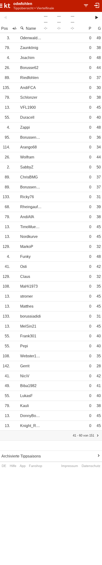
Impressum (69, 466)
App (23, 466)
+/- (14, 28)
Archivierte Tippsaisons (21, 456)
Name (31, 28)
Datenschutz (91, 466)
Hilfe (13, 466)
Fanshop (35, 466)
